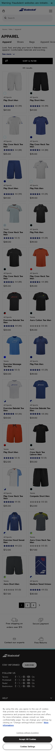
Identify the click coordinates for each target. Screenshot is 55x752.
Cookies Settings (27, 746)
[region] (27, 726)
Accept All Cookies (27, 739)
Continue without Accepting (27, 733)
